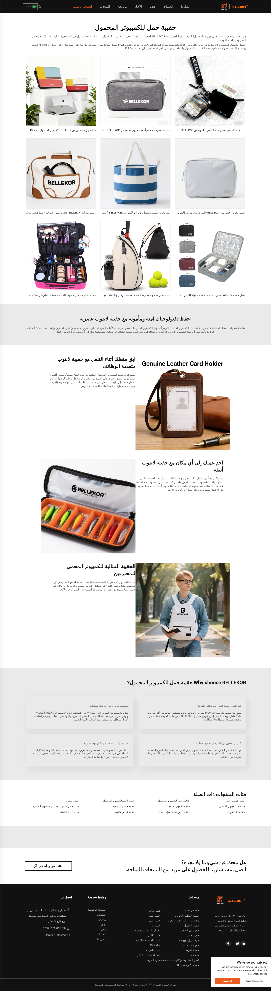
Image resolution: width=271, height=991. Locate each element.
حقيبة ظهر (154, 920)
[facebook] (228, 943)
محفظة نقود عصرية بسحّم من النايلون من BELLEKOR (210, 130)
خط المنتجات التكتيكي (148, 955)
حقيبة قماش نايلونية (124, 812)
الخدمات (168, 6)
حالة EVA (155, 945)
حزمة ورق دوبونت (189, 940)
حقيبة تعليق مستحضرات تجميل (174, 812)
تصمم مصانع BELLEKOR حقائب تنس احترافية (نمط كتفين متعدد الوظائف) (55, 212)
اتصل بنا (185, 6)
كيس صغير (154, 910)
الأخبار (138, 6)
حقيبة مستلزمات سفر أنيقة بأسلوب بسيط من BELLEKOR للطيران (133, 130)
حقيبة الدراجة (153, 950)
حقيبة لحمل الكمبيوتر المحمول (118, 800)
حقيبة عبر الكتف (190, 930)
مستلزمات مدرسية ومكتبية (145, 930)
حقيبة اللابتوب (152, 935)
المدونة (99, 984)
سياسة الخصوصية (114, 984)
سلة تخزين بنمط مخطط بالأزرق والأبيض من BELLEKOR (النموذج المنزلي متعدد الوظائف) (121, 212)
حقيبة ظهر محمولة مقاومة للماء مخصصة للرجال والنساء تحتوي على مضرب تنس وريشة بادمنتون (117, 295)
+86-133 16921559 (54, 928)
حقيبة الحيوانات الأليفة (148, 940)
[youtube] (237, 943)
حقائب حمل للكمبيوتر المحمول (174, 800)
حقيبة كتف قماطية (69, 812)
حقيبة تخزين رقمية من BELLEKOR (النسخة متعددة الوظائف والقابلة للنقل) (204, 212)
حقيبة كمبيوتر (72, 800)
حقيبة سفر (154, 915)
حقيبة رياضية (192, 910)
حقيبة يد (155, 925)
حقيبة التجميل (191, 925)
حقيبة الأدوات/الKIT (187, 965)
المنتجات (105, 6)
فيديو (152, 6)
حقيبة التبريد (192, 950)
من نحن (122, 6)
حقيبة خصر (193, 935)
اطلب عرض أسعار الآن (48, 866)
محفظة (195, 955)
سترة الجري (153, 960)
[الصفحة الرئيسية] (233, 6)
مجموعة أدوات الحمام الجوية (183, 920)
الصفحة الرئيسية (82, 6)
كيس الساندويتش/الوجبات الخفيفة (180, 960)
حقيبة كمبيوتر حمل (235, 800)
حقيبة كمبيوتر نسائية (179, 806)
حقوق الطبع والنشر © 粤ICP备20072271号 (151, 984)
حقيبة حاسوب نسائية (123, 806)
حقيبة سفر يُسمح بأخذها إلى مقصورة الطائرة (56, 806)
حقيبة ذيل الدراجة (236, 812)
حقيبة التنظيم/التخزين (187, 915)
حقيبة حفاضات (191, 945)
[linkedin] (243, 943)
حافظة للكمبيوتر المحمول (231, 806)
